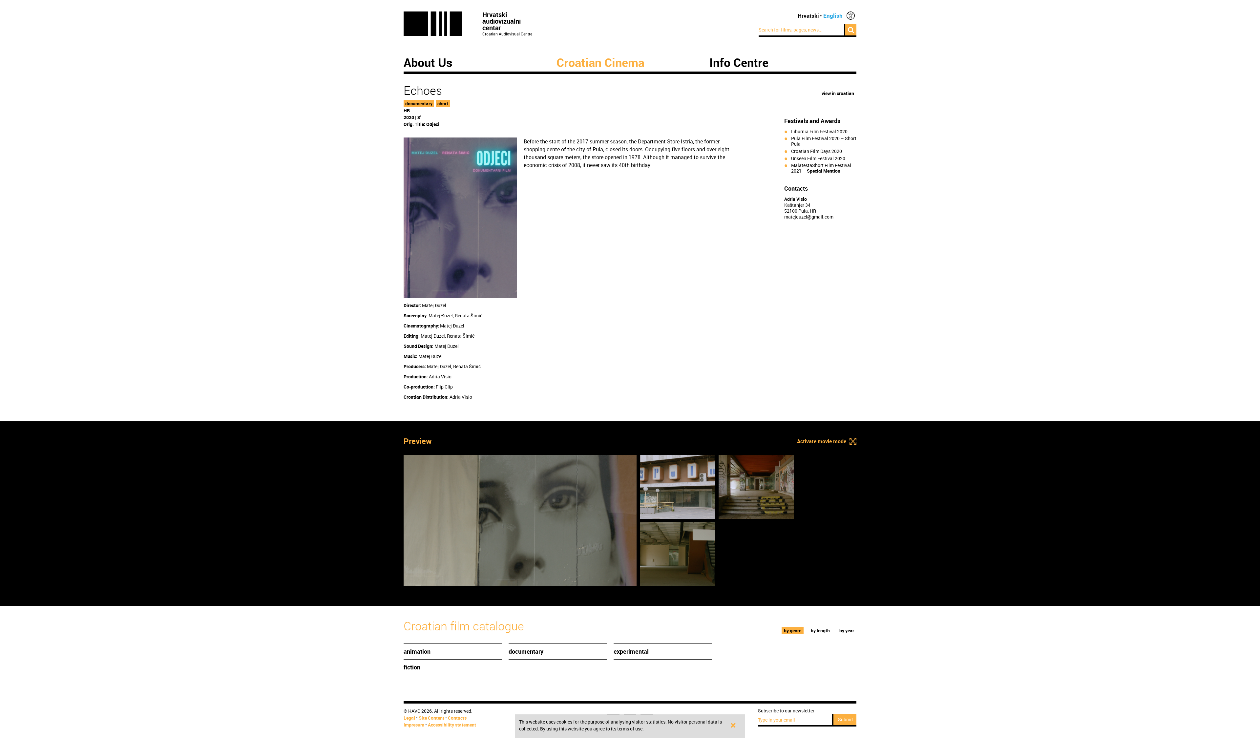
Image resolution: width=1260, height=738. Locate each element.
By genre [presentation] (792, 630)
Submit (845, 719)
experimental (631, 651)
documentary (418, 103)
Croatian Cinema (600, 62)
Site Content (431, 718)
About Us (428, 62)
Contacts (457, 718)
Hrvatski (808, 15)
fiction (412, 667)
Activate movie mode (821, 441)
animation (417, 651)
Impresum (414, 725)
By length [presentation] (820, 630)
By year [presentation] (846, 630)
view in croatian (838, 93)
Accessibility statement (452, 725)
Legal (409, 718)
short (442, 103)
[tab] (793, 630)
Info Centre (738, 62)
